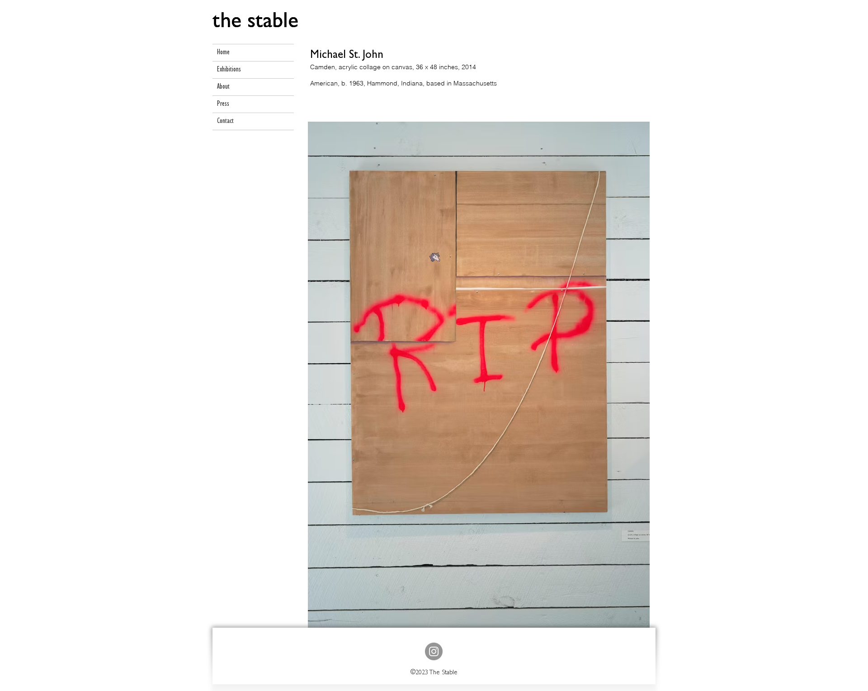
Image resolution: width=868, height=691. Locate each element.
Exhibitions (229, 70)
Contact (225, 121)
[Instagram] (434, 651)
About (223, 87)
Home (223, 53)
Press (223, 104)
